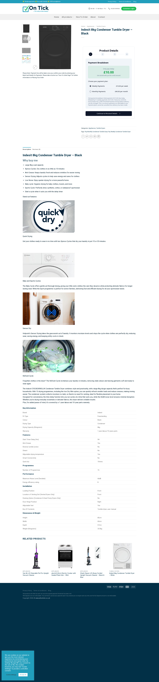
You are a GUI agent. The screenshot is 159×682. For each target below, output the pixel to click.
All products (67, 17)
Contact (101, 17)
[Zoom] (35, 67)
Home (56, 17)
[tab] (27, 149)
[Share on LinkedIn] (98, 136)
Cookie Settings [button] (11, 675)
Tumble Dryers (101, 26)
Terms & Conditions (125, 1)
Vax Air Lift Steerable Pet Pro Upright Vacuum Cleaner (36, 574)
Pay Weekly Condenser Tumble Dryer (119, 131)
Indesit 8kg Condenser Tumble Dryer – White (121, 574)
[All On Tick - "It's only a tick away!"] (36, 8)
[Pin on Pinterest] (95, 136)
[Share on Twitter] (87, 136)
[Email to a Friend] (91, 136)
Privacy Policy (112, 1)
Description (27, 149)
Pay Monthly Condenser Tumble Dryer (96, 131)
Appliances (90, 26)
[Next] (74, 47)
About (93, 17)
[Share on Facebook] (83, 136)
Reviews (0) (36, 149)
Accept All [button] (23, 675)
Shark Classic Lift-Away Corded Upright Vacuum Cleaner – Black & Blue (92, 575)
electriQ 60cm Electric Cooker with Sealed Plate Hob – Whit (63, 574)
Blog (134, 1)
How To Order (82, 17)
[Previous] (36, 47)
